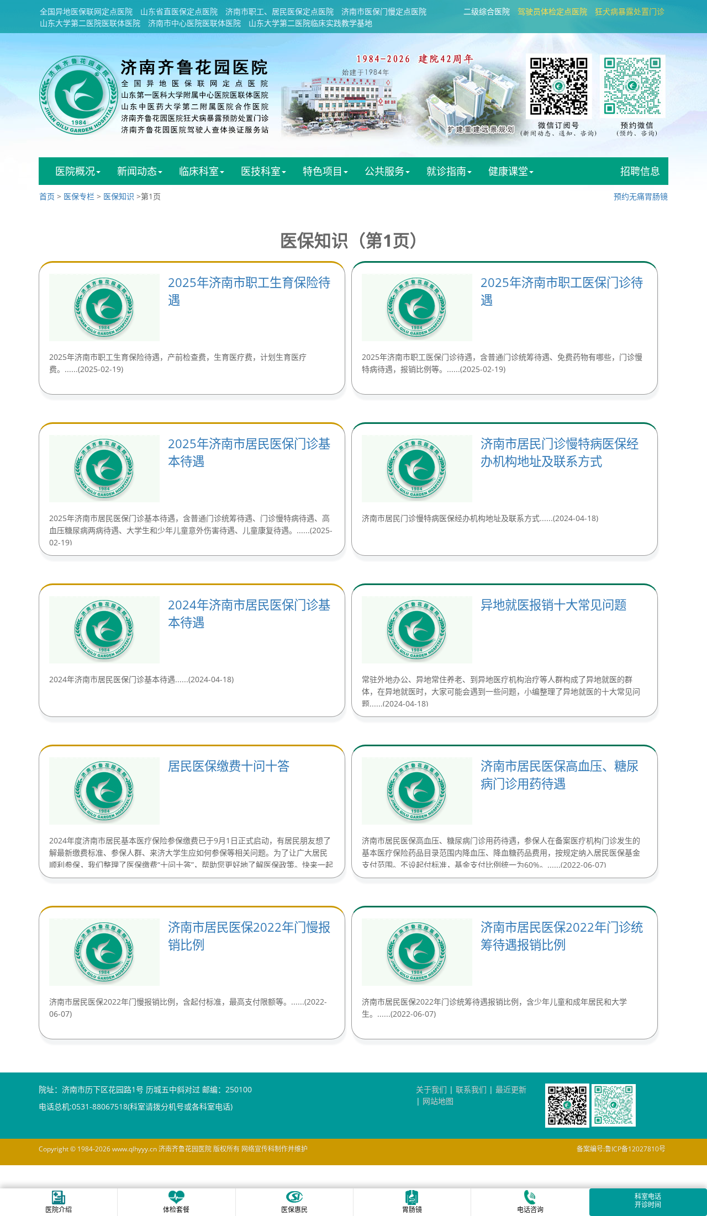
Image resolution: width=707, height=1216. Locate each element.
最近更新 (510, 1089)
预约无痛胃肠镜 (641, 196)
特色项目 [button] (322, 171)
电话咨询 (530, 1209)
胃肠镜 (412, 1209)
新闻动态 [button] (137, 171)
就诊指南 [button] (446, 171)
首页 (47, 196)
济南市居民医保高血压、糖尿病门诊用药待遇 (560, 774)
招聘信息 (640, 171)
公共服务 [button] (384, 171)
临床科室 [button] (199, 171)
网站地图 (438, 1101)
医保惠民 (294, 1209)
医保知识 (118, 196)
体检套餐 (176, 1209)
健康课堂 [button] (508, 171)
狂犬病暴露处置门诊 (629, 11)
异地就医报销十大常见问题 (553, 604)
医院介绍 (58, 1209)
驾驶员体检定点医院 (552, 11)
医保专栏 (79, 196)
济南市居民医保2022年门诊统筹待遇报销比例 (562, 935)
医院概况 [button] (75, 171)
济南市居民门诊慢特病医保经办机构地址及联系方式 (560, 452)
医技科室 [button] (261, 171)
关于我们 (431, 1089)
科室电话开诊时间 (648, 1200)
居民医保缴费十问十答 (228, 765)
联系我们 (471, 1089)
